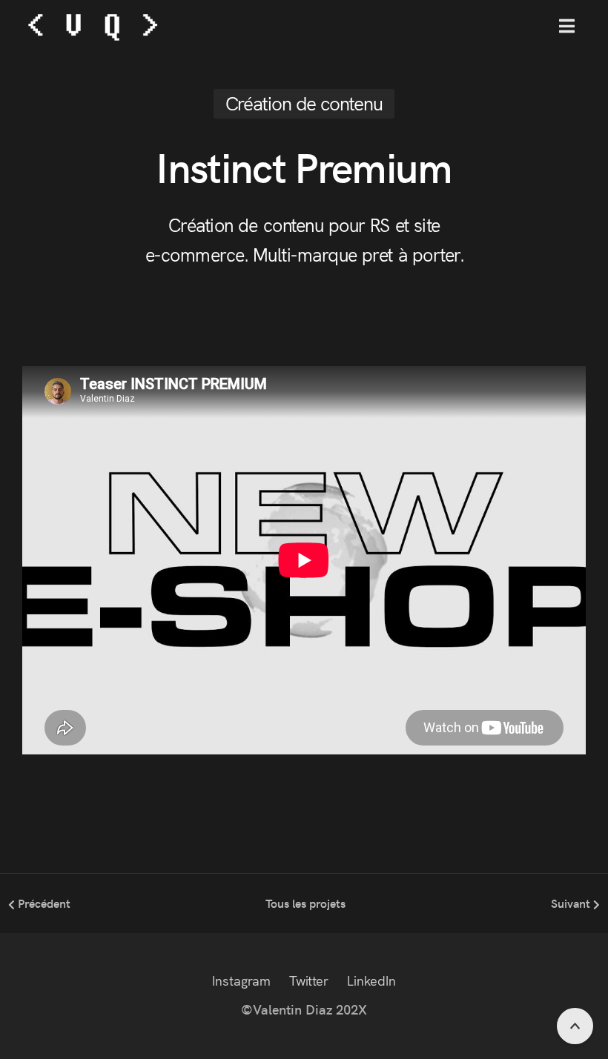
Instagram (241, 980)
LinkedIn (371, 980)
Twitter (309, 980)
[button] (567, 26)
